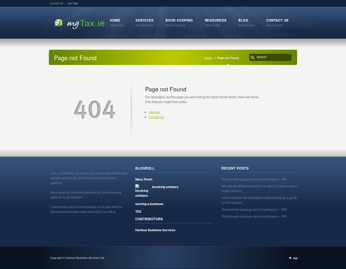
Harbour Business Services (155, 230)
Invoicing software (165, 186)
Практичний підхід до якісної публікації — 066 (254, 179)
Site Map (73, 3)
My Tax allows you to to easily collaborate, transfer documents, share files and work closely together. (89, 178)
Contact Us (56, 3)
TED (138, 211)
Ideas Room (143, 179)
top (295, 258)
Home (208, 58)
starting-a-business (149, 203)
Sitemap (154, 112)
